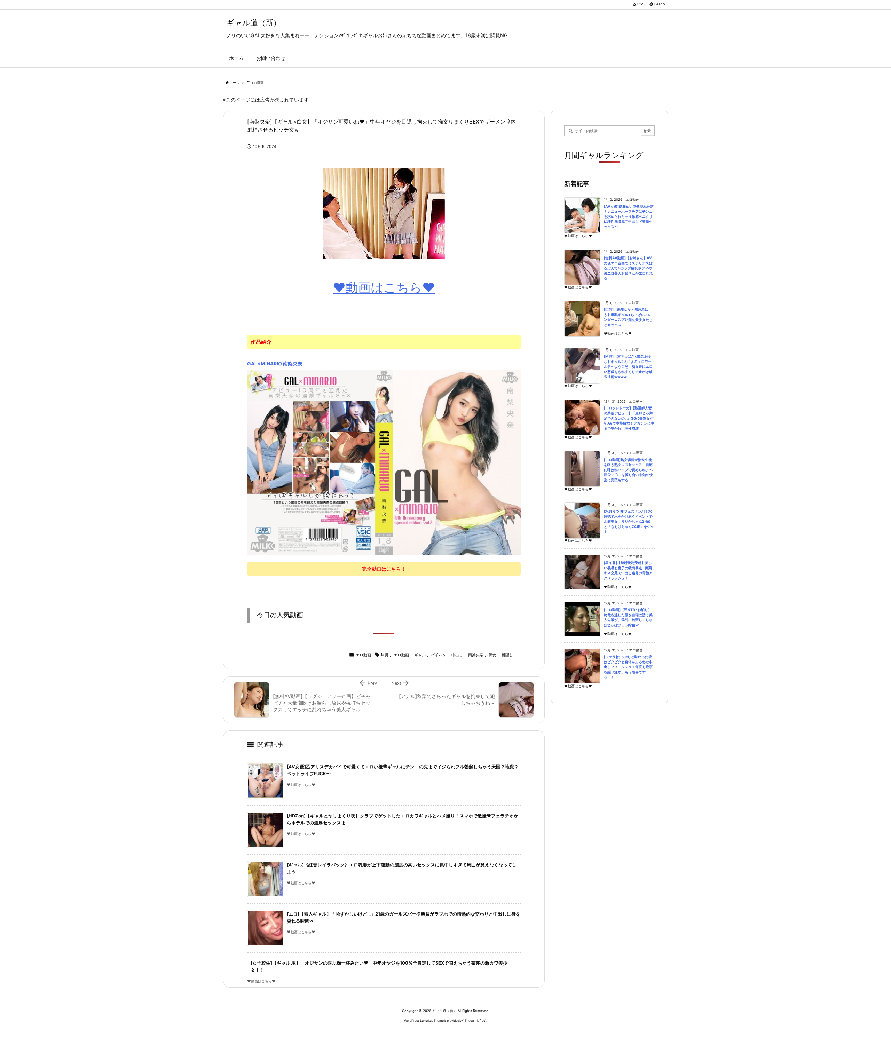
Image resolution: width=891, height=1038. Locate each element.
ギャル (420, 654)
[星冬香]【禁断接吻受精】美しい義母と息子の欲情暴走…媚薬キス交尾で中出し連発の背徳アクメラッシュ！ (628, 570)
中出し (457, 654)
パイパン (438, 654)
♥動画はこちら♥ (384, 287)
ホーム (234, 83)
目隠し (507, 654)
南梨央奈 (475, 654)
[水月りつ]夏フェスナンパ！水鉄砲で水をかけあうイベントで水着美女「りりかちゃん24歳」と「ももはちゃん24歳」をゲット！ (629, 521)
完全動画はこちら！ (384, 569)
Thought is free (475, 1020)
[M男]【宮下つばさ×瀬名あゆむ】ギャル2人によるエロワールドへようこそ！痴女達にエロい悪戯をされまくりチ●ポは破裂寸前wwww (628, 366)
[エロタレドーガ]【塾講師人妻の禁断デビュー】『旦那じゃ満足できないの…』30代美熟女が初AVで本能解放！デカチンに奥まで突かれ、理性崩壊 (629, 418)
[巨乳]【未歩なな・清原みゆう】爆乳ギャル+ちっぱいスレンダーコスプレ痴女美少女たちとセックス (628, 317)
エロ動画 (257, 83)
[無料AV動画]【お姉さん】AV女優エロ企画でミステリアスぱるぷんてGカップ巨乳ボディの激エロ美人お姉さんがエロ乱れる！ (628, 268)
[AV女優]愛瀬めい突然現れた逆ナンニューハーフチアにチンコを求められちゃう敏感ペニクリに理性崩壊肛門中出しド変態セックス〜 (629, 216)
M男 (384, 654)
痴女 (492, 654)
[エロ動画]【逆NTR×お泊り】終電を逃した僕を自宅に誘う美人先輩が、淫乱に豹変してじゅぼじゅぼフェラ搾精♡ (628, 617)
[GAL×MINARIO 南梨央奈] (384, 461)
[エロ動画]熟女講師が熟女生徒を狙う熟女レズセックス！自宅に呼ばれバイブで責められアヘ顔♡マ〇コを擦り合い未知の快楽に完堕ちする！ (628, 470)
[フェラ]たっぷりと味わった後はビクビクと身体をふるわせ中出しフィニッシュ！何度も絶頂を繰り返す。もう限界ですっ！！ (628, 667)
